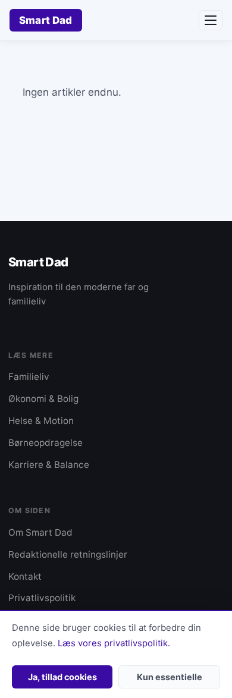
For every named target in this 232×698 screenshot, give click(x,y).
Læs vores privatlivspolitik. (114, 643)
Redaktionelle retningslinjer (67, 554)
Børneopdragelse (45, 442)
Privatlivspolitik (42, 597)
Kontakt (25, 576)
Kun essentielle (169, 677)
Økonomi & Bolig (43, 398)
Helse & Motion (41, 420)
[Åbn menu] (210, 20)
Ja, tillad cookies (62, 677)
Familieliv (28, 376)
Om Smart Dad (40, 532)
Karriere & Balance (48, 464)
